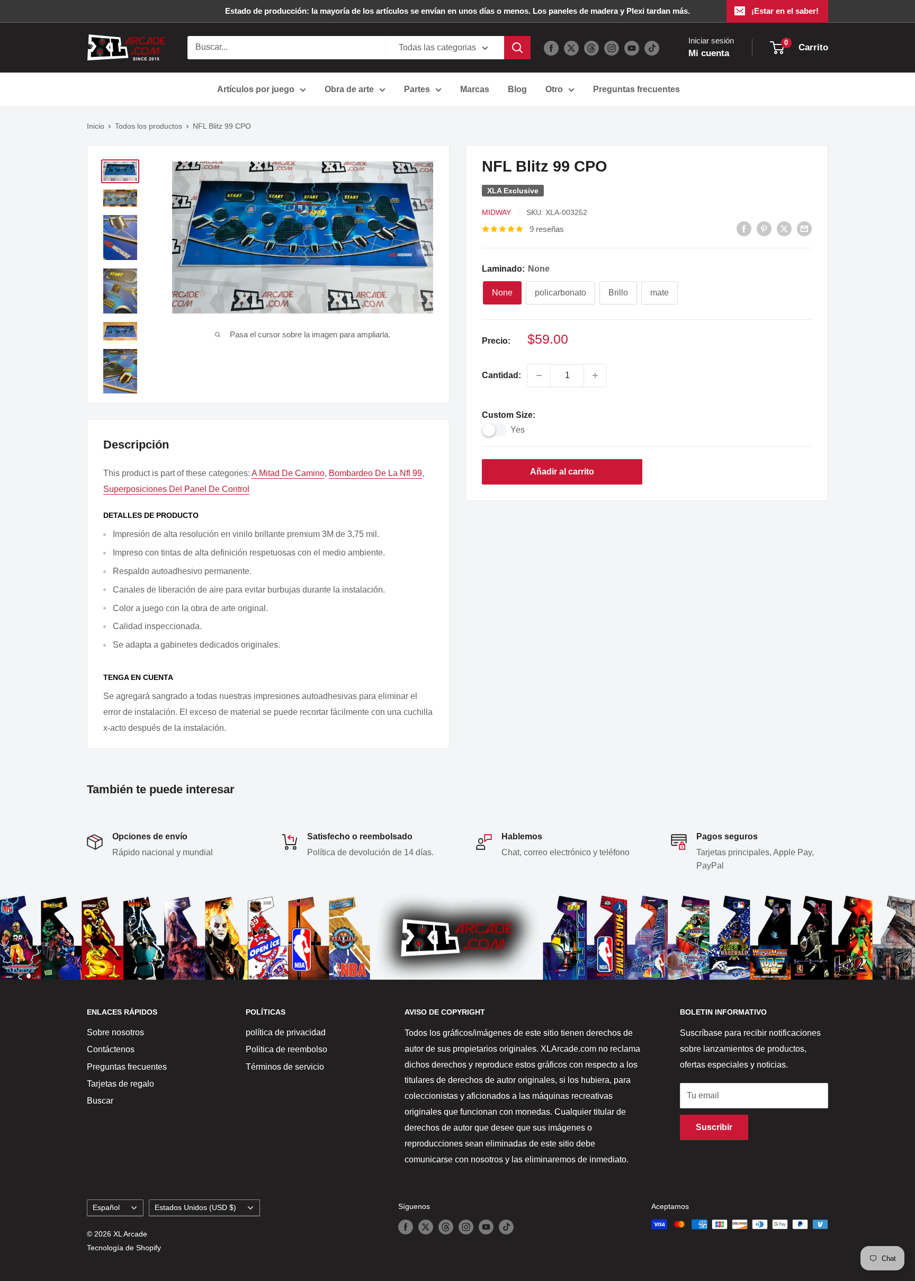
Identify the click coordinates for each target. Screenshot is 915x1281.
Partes (417, 89)
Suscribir (714, 1127)
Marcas (474, 89)
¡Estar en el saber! (785, 10)
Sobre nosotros (115, 1032)
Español (106, 1208)
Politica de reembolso (286, 1049)
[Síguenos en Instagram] (611, 48)
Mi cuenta (708, 53)
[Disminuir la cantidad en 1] (539, 375)
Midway (496, 212)
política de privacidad (286, 1032)
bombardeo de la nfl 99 (375, 473)
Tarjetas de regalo (120, 1083)
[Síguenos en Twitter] (571, 48)
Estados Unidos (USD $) (195, 1208)
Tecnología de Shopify (124, 1247)
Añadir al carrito (562, 471)
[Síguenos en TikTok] (651, 48)
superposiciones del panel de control (176, 489)
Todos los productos (148, 126)
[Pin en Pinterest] (764, 228)
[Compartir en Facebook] (744, 228)
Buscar (100, 1100)
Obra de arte (349, 89)
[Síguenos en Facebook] (551, 48)
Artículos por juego (255, 89)
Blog (517, 89)
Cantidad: (501, 375)
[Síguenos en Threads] (591, 48)
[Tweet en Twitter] (784, 228)
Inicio (95, 126)
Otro (554, 89)
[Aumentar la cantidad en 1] (595, 375)
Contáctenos (110, 1049)
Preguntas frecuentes (636, 89)
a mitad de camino (288, 473)
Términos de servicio (285, 1066)
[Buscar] (517, 47)
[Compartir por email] (804, 228)
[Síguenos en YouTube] (631, 48)
